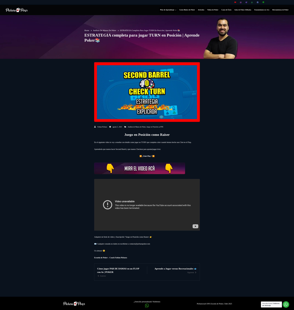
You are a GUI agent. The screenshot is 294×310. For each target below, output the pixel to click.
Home (86, 30)
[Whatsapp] (252, 2)
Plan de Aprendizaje (167, 10)
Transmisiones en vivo (261, 10)
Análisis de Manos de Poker (137, 127)
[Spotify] (263, 2)
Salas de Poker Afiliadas (242, 10)
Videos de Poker (212, 10)
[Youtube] (235, 2)
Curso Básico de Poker (187, 10)
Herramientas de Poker (280, 10)
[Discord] (258, 2)
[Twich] (247, 2)
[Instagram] (241, 2)
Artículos (201, 10)
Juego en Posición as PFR (155, 127)
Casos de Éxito (226, 10)
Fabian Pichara (102, 127)
